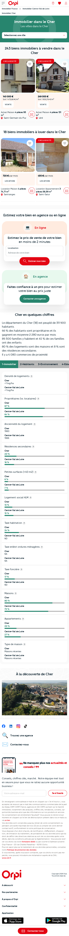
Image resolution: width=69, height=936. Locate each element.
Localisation (13, 248)
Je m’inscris (57, 793)
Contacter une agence (34, 299)
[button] (34, 885)
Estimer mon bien (37, 261)
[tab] (9, 364)
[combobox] (8, 252)
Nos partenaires (10, 892)
